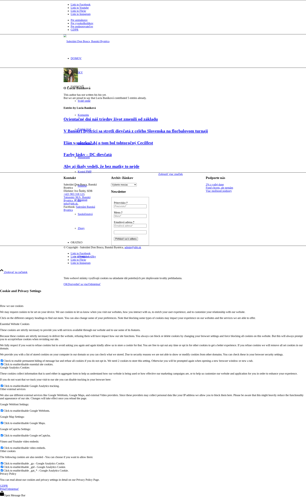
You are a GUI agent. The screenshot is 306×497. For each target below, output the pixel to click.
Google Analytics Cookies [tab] (14, 367)
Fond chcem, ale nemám (219, 187)
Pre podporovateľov (82, 26)
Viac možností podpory (219, 190)
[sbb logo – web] (86, 41)
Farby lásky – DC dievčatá (88, 154)
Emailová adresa (124, 222)
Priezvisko (121, 202)
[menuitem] (156, 20)
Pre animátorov (79, 20)
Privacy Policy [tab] (8, 473)
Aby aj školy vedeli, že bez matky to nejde (101, 166)
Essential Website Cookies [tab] (14, 323)
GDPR (74, 29)
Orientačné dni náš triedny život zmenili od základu (111, 119)
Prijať (3, 488)
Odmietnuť (94, 284)
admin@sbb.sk (132, 247)
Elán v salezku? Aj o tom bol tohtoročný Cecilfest (108, 143)
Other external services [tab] (13, 389)
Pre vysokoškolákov (82, 23)
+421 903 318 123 (74, 194)
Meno (118, 212)
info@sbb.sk (71, 203)
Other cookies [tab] (8, 451)
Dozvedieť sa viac (78, 284)
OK (66, 284)
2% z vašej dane (215, 184)
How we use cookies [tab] (11, 305)
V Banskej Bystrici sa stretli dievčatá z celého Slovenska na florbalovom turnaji (136, 131)
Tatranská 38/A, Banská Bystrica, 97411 (77, 199)
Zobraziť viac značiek (170, 174)
